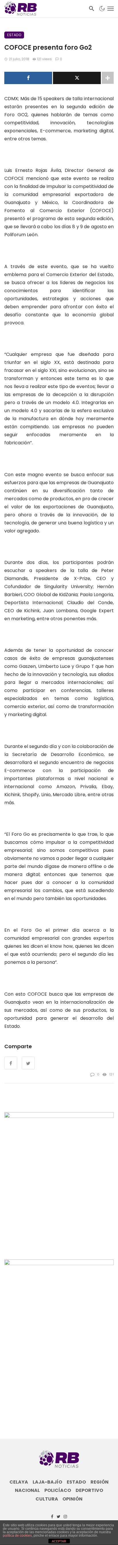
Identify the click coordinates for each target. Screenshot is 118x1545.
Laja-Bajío (47, 1482)
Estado (14, 34)
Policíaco (57, 1490)
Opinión (72, 1499)
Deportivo (89, 1490)
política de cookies (17, 1536)
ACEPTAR (59, 1541)
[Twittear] (77, 78)
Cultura (47, 1499)
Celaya (18, 1482)
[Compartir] (28, 78)
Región (100, 1482)
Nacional (27, 1490)
